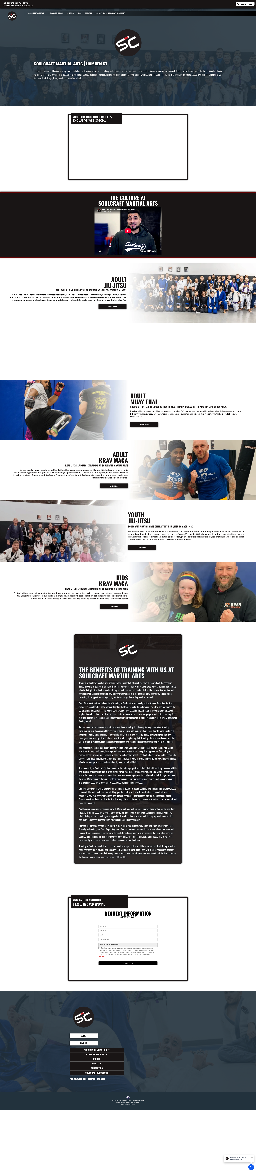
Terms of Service (131, 1104)
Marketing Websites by (119, 1100)
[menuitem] (36, 13)
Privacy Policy (124, 1104)
